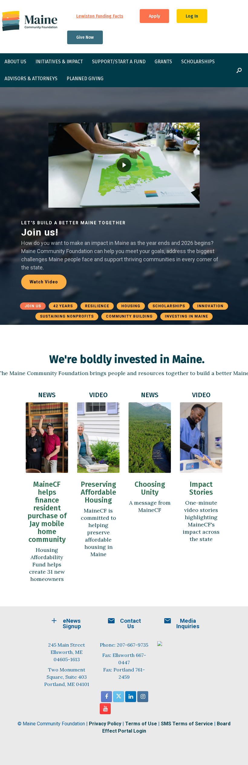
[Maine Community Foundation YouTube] (105, 708)
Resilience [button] (97, 306)
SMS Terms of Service (187, 724)
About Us (15, 61)
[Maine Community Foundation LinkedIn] (130, 696)
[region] (124, 206)
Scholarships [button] (168, 306)
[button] (239, 70)
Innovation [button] (210, 306)
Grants (163, 61)
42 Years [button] (63, 306)
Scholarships (198, 61)
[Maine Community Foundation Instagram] (142, 696)
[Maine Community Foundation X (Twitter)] (118, 696)
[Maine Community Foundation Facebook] (106, 696)
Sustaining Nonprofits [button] (67, 316)
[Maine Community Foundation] (30, 20)
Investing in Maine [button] (186, 316)
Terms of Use (141, 724)
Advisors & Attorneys (31, 78)
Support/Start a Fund (118, 61)
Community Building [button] (129, 316)
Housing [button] (130, 306)
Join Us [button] (32, 306)
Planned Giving (85, 78)
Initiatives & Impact (59, 61)
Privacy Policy (105, 724)
